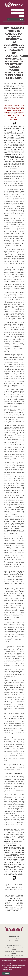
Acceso (22, 16)
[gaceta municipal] (14, 4)
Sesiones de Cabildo (14, 940)
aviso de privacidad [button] (7, 969)
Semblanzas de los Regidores (14, 938)
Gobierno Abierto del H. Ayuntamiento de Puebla (14, 956)
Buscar (22, 19)
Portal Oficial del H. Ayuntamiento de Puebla (14, 948)
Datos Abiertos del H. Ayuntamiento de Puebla (14, 952)
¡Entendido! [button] (6, 973)
